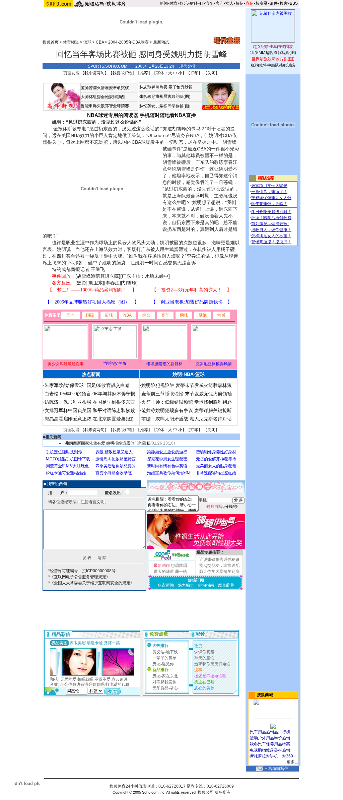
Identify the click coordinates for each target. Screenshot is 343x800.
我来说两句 (94, 73)
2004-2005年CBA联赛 (128, 42)
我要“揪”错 (122, 73)
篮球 (87, 42)
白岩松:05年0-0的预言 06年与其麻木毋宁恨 (90, 393)
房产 (219, 3)
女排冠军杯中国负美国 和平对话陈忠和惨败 (90, 410)
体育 (174, 3)
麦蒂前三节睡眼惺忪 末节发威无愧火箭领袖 (186, 393)
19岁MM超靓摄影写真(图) (273, 52)
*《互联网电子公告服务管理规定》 (79, 577)
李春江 (113, 282)
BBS (294, 3)
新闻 (164, 3)
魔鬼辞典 (226, 585)
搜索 (284, 3)
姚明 (213, 135)
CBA (100, 42)
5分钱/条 (222, 506)
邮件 (274, 3)
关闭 (211, 73)
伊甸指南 (206, 585)
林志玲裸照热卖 (153, 87)
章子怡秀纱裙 (180, 87)
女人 (229, 3)
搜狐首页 (51, 42)
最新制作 (162, 565)
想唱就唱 (179, 565)
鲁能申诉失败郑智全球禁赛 (105, 106)
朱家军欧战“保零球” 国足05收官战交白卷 (87, 385)
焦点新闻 (166, 585)
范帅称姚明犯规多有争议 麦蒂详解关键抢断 (186, 410)
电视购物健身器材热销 (270, 750)
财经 (194, 3)
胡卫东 (96, 282)
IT (201, 3)
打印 (194, 73)
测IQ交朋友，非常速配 (219, 565)
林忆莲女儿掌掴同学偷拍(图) (164, 106)
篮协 (81, 282)
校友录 (262, 3)
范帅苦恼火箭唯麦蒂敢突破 (105, 87)
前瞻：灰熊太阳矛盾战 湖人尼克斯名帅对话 (186, 418)
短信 (239, 3)
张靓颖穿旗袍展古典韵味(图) (164, 96)
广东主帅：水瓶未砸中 (145, 276)
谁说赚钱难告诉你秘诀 (219, 559)
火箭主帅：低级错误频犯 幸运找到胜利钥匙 (186, 402)
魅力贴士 (186, 585)
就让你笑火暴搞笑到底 (219, 571)
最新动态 (161, 42)
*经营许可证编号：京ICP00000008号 (82, 571)
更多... (292, 762)
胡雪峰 (179, 128)
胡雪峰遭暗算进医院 (98, 276)
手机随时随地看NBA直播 (168, 115)
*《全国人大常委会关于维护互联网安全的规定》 (91, 583)
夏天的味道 (164, 571)
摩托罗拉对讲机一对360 (271, 756)
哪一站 (181, 571)
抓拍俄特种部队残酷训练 (273, 65)
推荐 (144, 73)
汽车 (209, 3)
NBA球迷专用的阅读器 (112, 115)
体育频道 (71, 42)
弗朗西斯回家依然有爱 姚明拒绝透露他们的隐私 (107, 443)
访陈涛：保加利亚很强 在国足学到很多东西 (90, 402)
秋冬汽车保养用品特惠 (270, 744)
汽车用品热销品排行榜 (270, 732)
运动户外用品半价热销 (270, 738)
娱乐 (184, 3)
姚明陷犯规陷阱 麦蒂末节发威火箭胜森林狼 (186, 385)
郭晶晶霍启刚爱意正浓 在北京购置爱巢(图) (89, 418)
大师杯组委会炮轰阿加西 (103, 96)
